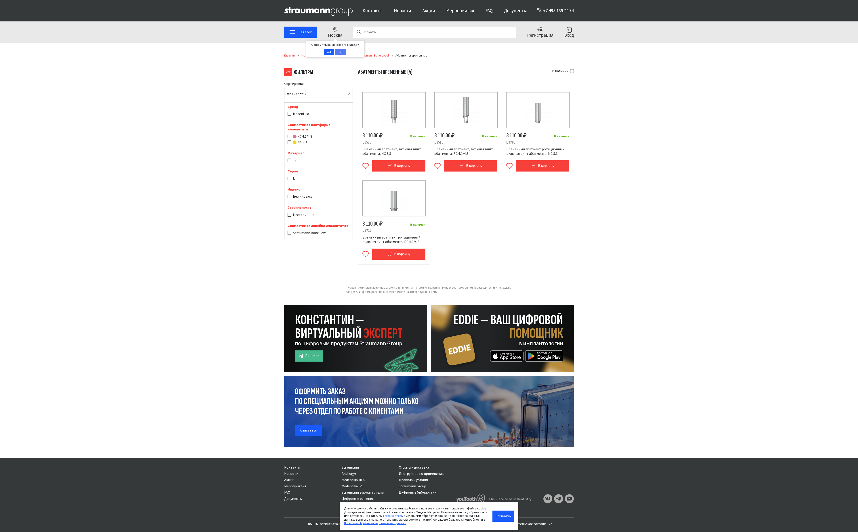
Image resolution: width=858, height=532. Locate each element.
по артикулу (296, 93)
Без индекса (302, 196)
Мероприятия (460, 11)
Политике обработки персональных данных (375, 523)
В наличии (560, 71)
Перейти (312, 355)
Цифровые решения (358, 498)
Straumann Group (412, 486)
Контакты (373, 11)
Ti (294, 160)
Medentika (301, 113)
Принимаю (503, 516)
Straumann (350, 467)
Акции (429, 11)
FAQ (489, 11)
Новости (402, 11)
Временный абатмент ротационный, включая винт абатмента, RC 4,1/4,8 (391, 239)
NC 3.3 (302, 142)
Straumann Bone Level (310, 232)
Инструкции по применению (421, 473)
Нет (340, 52)
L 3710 (367, 230)
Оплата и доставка (414, 467)
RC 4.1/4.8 (304, 136)
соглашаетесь (393, 515)
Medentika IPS (353, 486)
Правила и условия (414, 480)
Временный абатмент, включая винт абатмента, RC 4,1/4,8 (463, 151)
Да (329, 52)
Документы (515, 11)
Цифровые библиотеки (417, 492)
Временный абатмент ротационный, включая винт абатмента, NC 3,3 (535, 151)
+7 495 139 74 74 (558, 11)
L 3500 (366, 142)
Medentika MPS (353, 480)
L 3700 (510, 142)
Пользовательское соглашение (527, 524)
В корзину (402, 165)
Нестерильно (303, 214)
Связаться (308, 430)
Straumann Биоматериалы (363, 492)
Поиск (359, 32)
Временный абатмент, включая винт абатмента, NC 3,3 (391, 151)
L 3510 (438, 142)
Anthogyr (349, 473)
